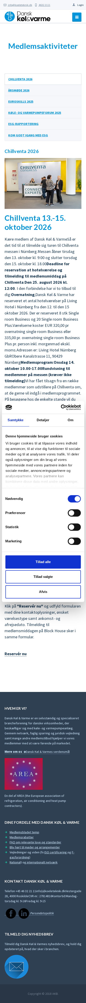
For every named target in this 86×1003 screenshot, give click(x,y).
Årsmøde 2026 (18, 90)
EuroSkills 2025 (20, 101)
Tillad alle (43, 562)
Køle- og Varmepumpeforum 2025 (34, 113)
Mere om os (13, 752)
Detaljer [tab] (43, 420)
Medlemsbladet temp (24, 832)
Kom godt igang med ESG (28, 135)
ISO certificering (55, 852)
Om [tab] (70, 420)
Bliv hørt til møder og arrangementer (35, 847)
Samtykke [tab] (15, 420)
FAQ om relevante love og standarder (35, 842)
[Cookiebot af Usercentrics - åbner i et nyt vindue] (61, 407)
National (15, 862)
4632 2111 (44, 5)
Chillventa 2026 (20, 79)
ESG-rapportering (23, 124)
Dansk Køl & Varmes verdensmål (48, 752)
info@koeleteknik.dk (20, 5)
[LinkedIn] (23, 913)
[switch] (74, 513)
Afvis (43, 592)
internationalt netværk (42, 862)
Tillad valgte (43, 577)
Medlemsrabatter (22, 837)
